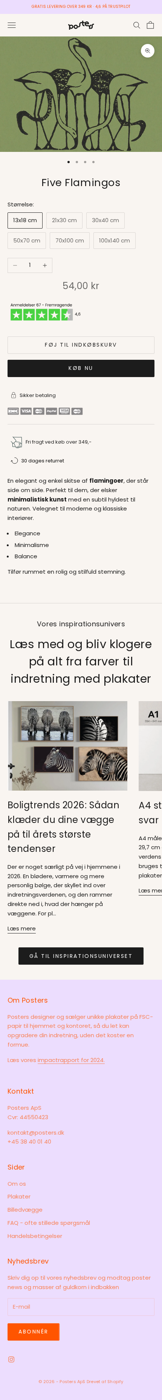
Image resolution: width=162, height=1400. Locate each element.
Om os (17, 1184)
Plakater (19, 1196)
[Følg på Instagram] (11, 1359)
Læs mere (22, 928)
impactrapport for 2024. (71, 1060)
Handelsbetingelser (35, 1236)
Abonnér (33, 1331)
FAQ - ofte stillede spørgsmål (49, 1223)
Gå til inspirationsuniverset (81, 956)
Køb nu (81, 368)
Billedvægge (25, 1210)
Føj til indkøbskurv (81, 344)
